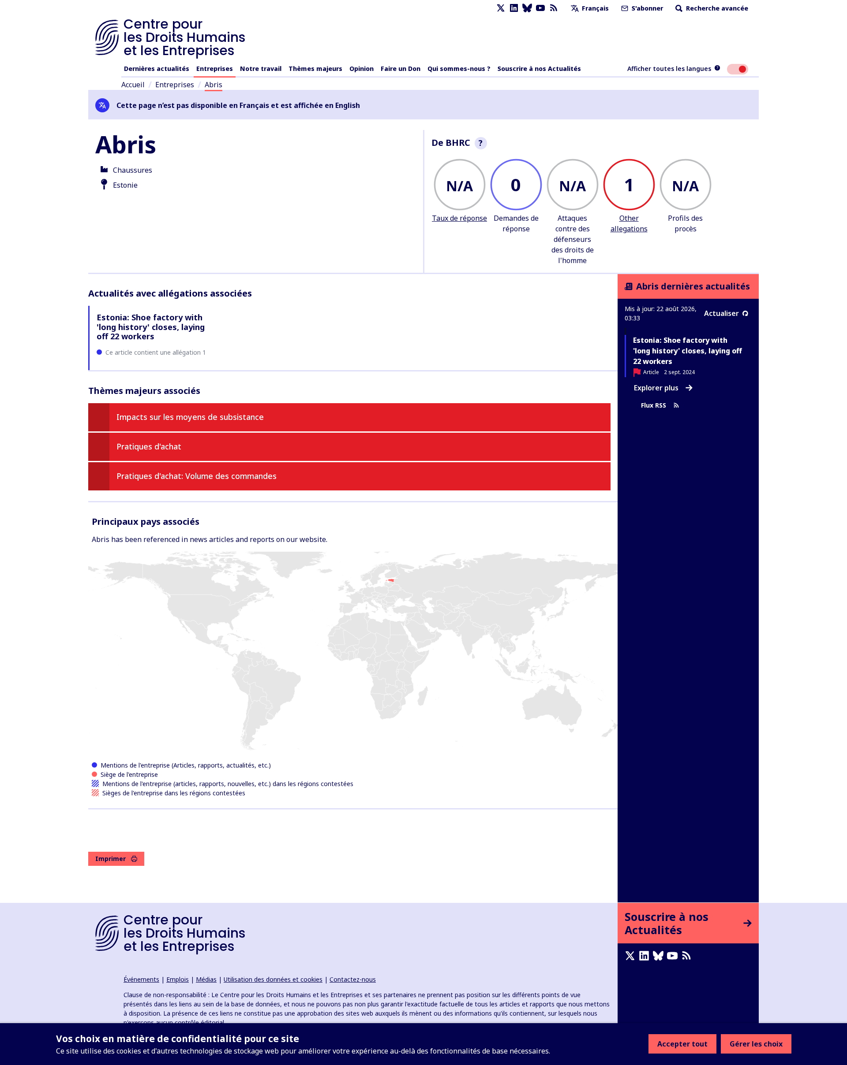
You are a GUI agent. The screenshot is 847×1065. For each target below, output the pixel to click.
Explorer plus (656, 388)
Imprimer (110, 858)
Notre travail (260, 68)
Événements (141, 979)
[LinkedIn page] (514, 8)
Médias (206, 979)
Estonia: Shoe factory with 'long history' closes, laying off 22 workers (151, 326)
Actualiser (721, 313)
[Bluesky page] (527, 8)
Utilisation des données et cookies (273, 979)
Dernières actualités (156, 68)
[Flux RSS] (553, 8)
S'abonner (646, 8)
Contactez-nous (353, 979)
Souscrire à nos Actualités (539, 68)
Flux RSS (653, 405)
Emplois (177, 979)
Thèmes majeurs (315, 68)
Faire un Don (400, 68)
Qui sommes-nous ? (459, 68)
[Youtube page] (540, 8)
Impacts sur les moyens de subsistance (190, 417)
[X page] (500, 8)
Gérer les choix (756, 1044)
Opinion (361, 68)
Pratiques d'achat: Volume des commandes (196, 476)
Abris (213, 84)
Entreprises (214, 68)
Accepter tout (682, 1044)
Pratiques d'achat (148, 446)
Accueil (133, 84)
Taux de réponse (459, 218)
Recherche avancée (716, 8)
